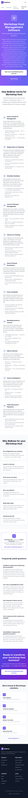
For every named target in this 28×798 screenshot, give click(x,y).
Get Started (16, 793)
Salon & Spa (18, 762)
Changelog (4, 781)
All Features (4, 760)
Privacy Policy (18, 776)
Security (17, 781)
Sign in (10, 793)
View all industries (13, 738)
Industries (8, 7)
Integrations (4, 765)
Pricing (3, 762)
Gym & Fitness (18, 760)
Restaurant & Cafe (19, 765)
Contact (3, 783)
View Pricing (14, 79)
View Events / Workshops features (13, 547)
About (2, 776)
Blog (2, 778)
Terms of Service (19, 778)
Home (2, 7)
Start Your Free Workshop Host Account (14, 72)
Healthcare (18, 767)
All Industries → (19, 769)
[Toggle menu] (25, 2)
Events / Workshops (16, 7)
